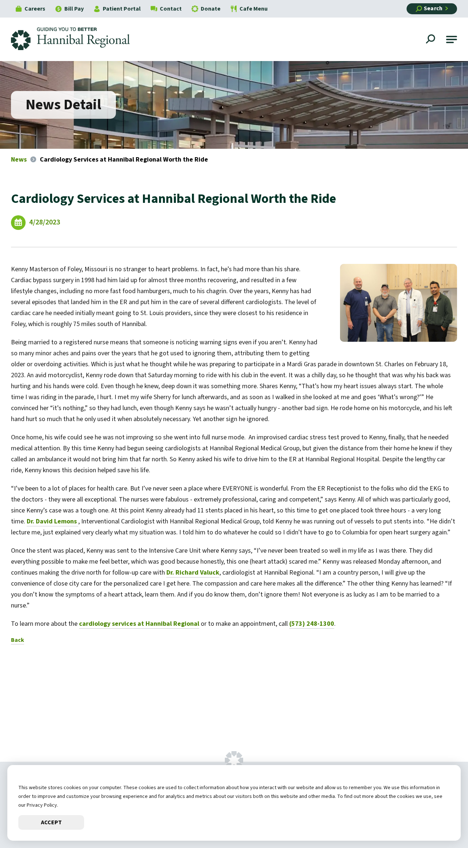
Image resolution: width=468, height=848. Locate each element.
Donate (210, 9)
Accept (51, 822)
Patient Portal (122, 9)
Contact (171, 9)
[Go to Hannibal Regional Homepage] (76, 39)
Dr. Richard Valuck (192, 572)
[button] (451, 39)
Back (17, 640)
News (19, 159)
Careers (34, 9)
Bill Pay (74, 9)
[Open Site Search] (431, 39)
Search (433, 8)
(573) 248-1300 (311, 623)
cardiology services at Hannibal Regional (139, 623)
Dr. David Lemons (52, 521)
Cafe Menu (253, 9)
